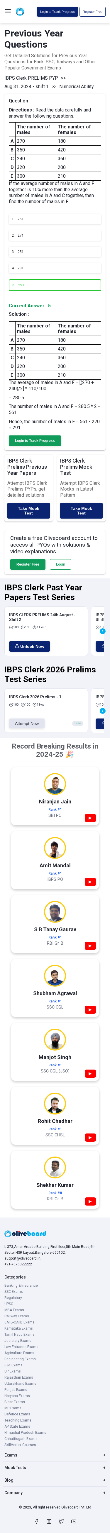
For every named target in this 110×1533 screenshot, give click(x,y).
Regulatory (13, 1298)
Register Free (92, 11)
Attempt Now (27, 723)
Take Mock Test (28, 510)
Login (60, 564)
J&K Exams (13, 1365)
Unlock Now (32, 646)
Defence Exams (17, 1414)
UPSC (8, 1304)
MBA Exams (14, 1310)
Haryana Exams (17, 1396)
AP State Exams (17, 1426)
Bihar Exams (14, 1402)
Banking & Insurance (21, 1285)
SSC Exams (13, 1292)
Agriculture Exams (19, 1353)
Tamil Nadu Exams (19, 1335)
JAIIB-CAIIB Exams (19, 1322)
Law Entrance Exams (21, 1347)
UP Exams (12, 1371)
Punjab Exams (15, 1390)
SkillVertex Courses (20, 1445)
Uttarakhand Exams (20, 1384)
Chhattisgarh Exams (21, 1439)
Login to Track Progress (57, 11)
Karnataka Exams (18, 1328)
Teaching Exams (17, 1420)
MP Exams (12, 1408)
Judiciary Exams (17, 1341)
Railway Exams (16, 1316)
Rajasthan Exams (18, 1377)
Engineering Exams (20, 1359)
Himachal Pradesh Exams (25, 1433)
